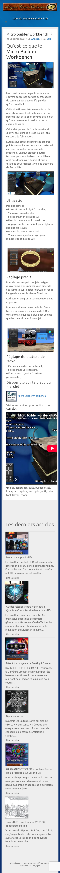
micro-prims (20, 491)
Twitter (28, 14)
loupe (9, 491)
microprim (34, 491)
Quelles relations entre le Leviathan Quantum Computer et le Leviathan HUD (28, 608)
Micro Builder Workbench (32, 395)
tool (8, 495)
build (31, 487)
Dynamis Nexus (14, 716)
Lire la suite (17, 578)
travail (15, 495)
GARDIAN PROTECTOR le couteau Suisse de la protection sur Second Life (29, 771)
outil (43, 491)
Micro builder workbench (27, 34)
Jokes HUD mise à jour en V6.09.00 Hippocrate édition (25, 824)
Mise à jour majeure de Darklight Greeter (28, 663)
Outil (49, 39)
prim (50, 491)
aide (12, 487)
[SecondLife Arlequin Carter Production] (30, 6)
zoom (23, 495)
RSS (36, 14)
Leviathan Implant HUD (19, 557)
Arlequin (35, 39)
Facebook (24, 14)
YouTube (32, 14)
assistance (21, 487)
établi (47, 487)
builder (39, 487)
